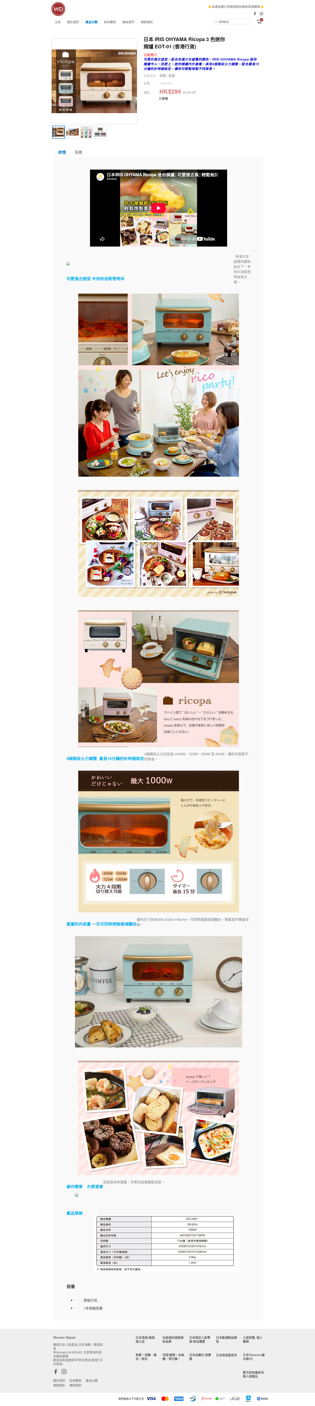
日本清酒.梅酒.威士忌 (145, 1339)
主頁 (58, 22)
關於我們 (73, 22)
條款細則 (147, 22)
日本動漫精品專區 (226, 1339)
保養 (78, 152)
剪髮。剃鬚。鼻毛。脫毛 (146, 1356)
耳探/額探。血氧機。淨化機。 (173, 1356)
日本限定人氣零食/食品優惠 (199, 1339)
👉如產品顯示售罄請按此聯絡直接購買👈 (236, 6)
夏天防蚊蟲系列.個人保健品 (254, 1374)
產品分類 (92, 22)
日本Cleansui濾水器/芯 (254, 1356)
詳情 (62, 152)
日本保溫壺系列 (226, 1355)
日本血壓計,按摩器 (200, 1356)
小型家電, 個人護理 (252, 1339)
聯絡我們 (128, 22)
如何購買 (110, 22)
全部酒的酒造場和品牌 (172, 1339)
